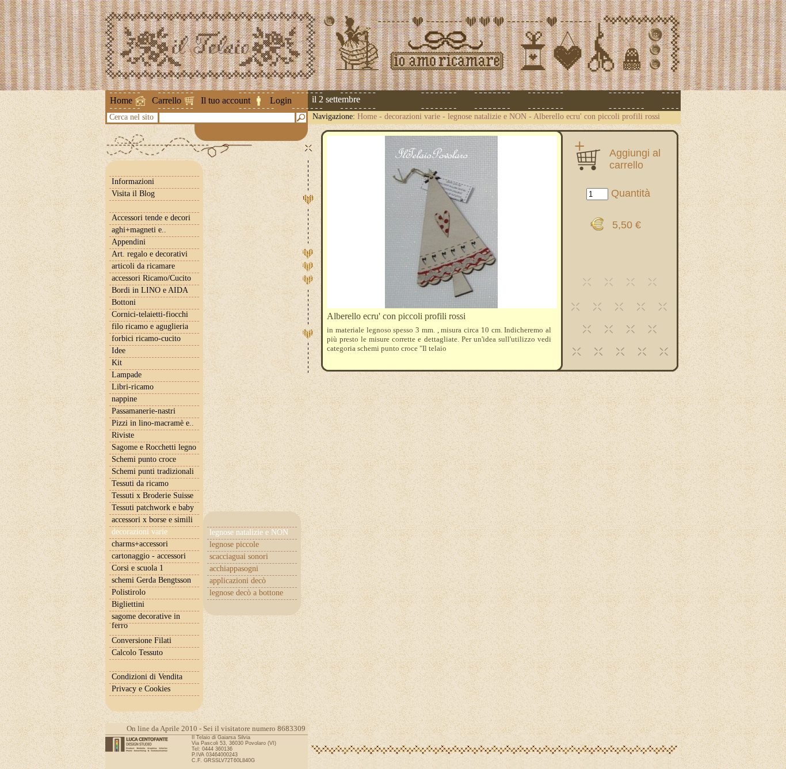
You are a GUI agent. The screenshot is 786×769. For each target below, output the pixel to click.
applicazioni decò (237, 580)
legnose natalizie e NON (487, 116)
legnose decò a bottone (246, 592)
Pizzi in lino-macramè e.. (153, 423)
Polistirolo (129, 592)
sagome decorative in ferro (146, 621)
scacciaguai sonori (238, 556)
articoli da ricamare (143, 266)
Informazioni (133, 181)
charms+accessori (140, 544)
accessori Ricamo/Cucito (151, 278)
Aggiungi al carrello (635, 158)
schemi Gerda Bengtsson (151, 580)
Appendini (129, 242)
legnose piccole (234, 544)
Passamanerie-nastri (143, 411)
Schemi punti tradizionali (153, 471)
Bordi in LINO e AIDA (150, 290)
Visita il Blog (133, 193)
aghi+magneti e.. (139, 229)
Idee (118, 350)
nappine (124, 399)
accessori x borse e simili (152, 519)
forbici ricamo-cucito (146, 338)
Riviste (123, 435)
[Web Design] (140, 744)
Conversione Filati (141, 640)
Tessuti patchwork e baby (153, 507)
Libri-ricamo (133, 386)
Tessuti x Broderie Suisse (152, 495)
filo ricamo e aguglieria (150, 326)
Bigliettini (128, 604)
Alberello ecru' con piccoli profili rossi (596, 116)
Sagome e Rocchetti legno (154, 447)
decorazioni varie (412, 116)
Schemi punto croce (144, 459)
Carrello (166, 100)
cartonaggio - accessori (149, 556)
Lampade (127, 374)
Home (121, 100)
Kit (117, 362)
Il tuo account (225, 100)
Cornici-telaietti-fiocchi (150, 314)
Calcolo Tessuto (137, 652)
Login (281, 100)
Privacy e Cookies (141, 688)
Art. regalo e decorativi (150, 254)
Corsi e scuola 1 (137, 568)
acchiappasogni (233, 568)
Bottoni (124, 302)
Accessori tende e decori (151, 217)
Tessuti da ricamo (140, 483)
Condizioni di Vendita (147, 676)
